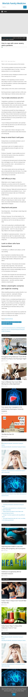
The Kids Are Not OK (7, 434)
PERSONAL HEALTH (6, 335)
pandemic (4, 323)
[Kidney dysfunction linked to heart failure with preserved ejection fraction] (14, 492)
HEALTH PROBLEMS (6, 525)
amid (5, 322)
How (20, 322)
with (11, 323)
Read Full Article (9, 318)
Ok (14, 694)
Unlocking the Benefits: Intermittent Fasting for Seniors (13, 446)
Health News (9, 38)
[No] (26, 691)
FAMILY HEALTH (5, 579)
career (12, 322)
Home (3, 38)
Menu (5, 11)
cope (17, 322)
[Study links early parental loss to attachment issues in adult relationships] (14, 469)
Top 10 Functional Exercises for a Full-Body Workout (13, 327)
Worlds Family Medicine (14, 3)
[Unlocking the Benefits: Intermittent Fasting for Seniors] (14, 445)
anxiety (8, 322)
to (7, 323)
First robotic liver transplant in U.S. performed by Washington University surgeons (12, 409)
